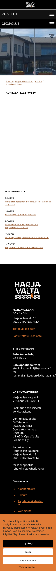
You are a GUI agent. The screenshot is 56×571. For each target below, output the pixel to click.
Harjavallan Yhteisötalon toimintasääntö (24, 247)
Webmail (23, 511)
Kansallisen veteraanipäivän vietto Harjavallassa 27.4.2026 (21, 226)
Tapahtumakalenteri (30, 501)
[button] (9, 14)
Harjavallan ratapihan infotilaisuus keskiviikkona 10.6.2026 (28, 203)
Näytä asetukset (28, 560)
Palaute (22, 495)
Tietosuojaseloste (28, 567)
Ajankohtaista (26, 488)
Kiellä (28, 552)
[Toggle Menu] (51, 14)
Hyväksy (28, 543)
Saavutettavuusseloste (27, 336)
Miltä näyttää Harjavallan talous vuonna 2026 (27, 237)
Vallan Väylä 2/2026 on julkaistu (20, 214)
